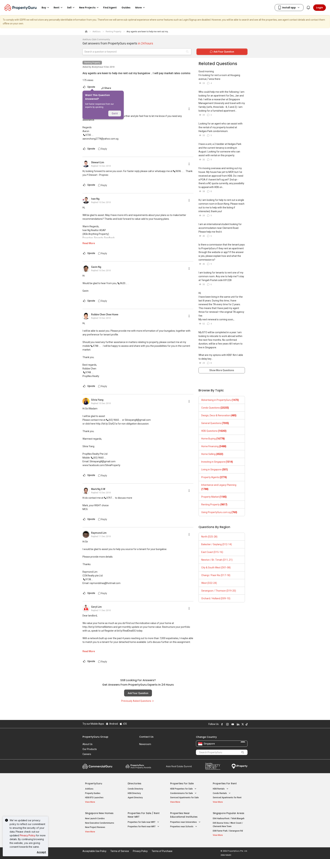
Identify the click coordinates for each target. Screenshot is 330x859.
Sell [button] (69, 7)
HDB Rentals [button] (219, 789)
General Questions (215, 423)
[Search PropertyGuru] (242, 752)
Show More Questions (221, 370)
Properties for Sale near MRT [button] (142, 822)
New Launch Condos (95, 818)
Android (113, 723)
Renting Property (92, 62)
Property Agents (214, 477)
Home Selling (212, 454)
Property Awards (138, 766)
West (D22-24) (209, 583)
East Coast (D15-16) (212, 552)
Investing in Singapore (217, 461)
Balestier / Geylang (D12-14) (216, 544)
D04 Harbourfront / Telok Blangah (228, 818)
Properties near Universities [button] (183, 822)
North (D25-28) (209, 536)
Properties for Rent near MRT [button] (142, 826)
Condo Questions (215, 407)
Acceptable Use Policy (94, 851)
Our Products (89, 749)
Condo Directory (135, 789)
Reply (104, 148)
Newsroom (145, 744)
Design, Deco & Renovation (218, 415)
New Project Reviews (95, 827)
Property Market (214, 496)
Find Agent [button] (110, 7)
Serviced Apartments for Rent (227, 797)
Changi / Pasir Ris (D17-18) (215, 575)
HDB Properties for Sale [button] (181, 789)
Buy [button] (44, 7)
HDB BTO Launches (94, 797)
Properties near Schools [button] (182, 826)
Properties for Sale (182, 783)
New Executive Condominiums (99, 823)
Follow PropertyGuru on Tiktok (246, 724)
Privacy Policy (27, 835)
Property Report (212, 766)
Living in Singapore (214, 469)
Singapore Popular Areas (228, 813)
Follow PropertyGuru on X (242, 724)
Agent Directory (135, 797)
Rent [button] (56, 7)
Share (107, 88)
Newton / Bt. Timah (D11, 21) (217, 559)
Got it (115, 113)
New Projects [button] (87, 7)
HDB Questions (214, 431)
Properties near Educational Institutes (183, 814)
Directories (134, 783)
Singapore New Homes (99, 813)
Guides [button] (126, 7)
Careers (86, 754)
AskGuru (89, 789)
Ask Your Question (138, 693)
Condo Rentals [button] (220, 793)
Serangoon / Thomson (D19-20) (218, 590)
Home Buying (213, 438)
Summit (179, 766)
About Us (87, 744)
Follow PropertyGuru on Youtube (232, 724)
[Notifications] (308, 7)
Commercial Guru (97, 766)
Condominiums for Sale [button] (181, 793)
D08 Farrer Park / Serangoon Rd (228, 831)
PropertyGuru (93, 783)
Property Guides (92, 793)
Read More (88, 243)
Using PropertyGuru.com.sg (219, 512)
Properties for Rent (225, 783)
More (138, 7)
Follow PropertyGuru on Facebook (221, 724)
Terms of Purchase (162, 851)
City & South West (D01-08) (216, 567)
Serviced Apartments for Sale (184, 797)
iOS (125, 723)
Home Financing (213, 446)
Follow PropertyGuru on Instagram (227, 724)
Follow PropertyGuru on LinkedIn (237, 724)
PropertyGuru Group (95, 736)
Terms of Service (119, 851)
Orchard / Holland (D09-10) (215, 598)
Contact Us (146, 736)
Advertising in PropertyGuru (220, 400)
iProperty (240, 766)
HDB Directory (134, 793)
